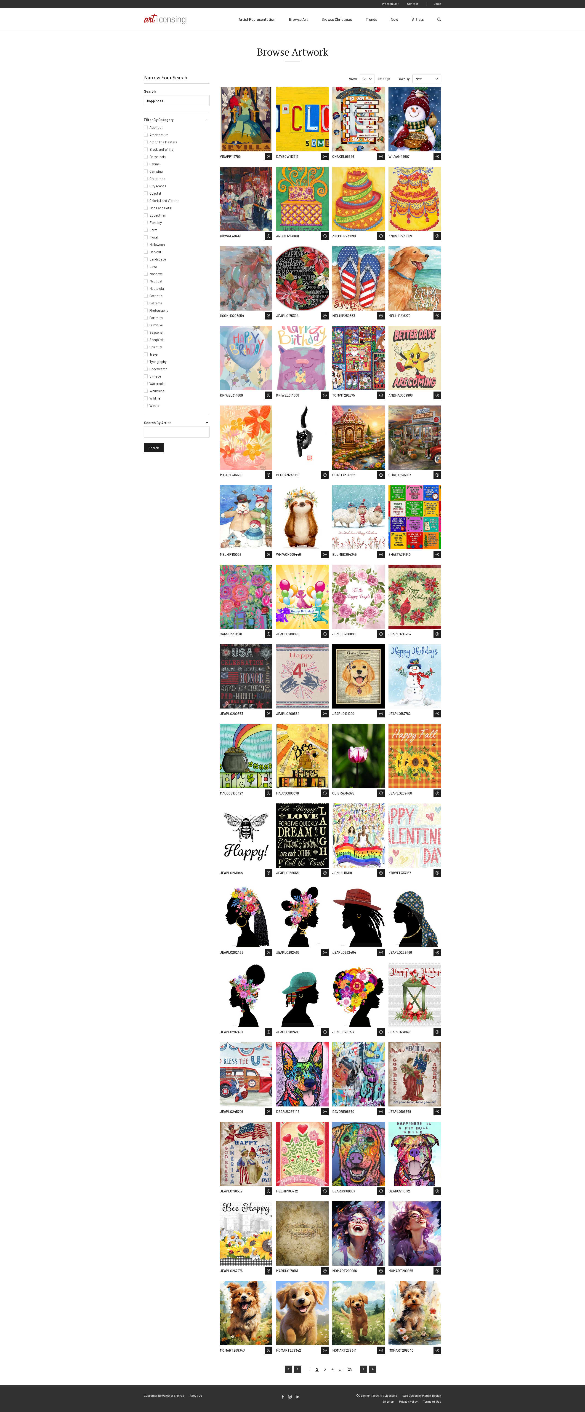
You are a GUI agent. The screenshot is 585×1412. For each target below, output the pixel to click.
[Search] (439, 19)
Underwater (158, 369)
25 (350, 1369)
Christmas (157, 179)
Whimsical (157, 391)
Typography (158, 362)
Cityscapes (157, 186)
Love (153, 266)
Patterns (155, 303)
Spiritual (155, 347)
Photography (158, 310)
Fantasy (155, 222)
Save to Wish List (268, 156)
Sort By (404, 79)
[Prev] (297, 1369)
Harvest (155, 252)
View (353, 79)
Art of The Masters (163, 142)
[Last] (372, 1369)
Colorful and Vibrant (164, 201)
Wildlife (154, 398)
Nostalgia (156, 288)
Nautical (155, 281)
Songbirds (157, 340)
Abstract (156, 127)
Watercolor (157, 383)
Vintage (155, 376)
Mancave (156, 274)
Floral (153, 237)
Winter (154, 405)
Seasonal (156, 332)
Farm (153, 230)
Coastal (155, 193)
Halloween (157, 244)
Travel (153, 354)
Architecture (158, 135)
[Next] (363, 1369)
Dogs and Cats (160, 208)
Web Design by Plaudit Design (422, 1395)
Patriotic (155, 296)
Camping (156, 171)
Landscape (157, 259)
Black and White (161, 149)
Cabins (154, 164)
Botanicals (157, 157)
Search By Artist (157, 422)
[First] (288, 1369)
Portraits (156, 318)
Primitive (156, 325)
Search (150, 91)
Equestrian (157, 215)
